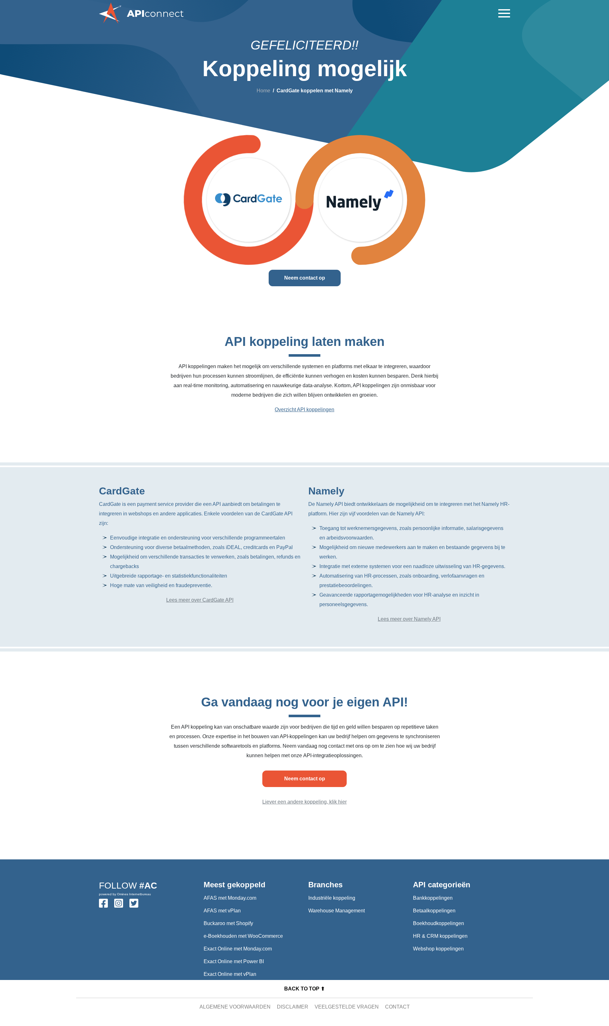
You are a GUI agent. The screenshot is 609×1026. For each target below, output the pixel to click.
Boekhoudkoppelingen (438, 923)
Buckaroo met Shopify (228, 923)
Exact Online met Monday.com (238, 948)
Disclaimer (292, 1006)
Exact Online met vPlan (230, 974)
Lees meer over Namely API (409, 619)
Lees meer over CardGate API (199, 600)
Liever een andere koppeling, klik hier (304, 801)
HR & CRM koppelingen (440, 936)
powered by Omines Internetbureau (125, 894)
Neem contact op (304, 278)
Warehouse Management (336, 910)
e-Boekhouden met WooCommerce (243, 936)
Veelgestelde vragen (347, 1006)
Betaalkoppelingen (434, 910)
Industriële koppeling (331, 898)
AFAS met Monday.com (230, 898)
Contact (397, 1006)
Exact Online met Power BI (234, 961)
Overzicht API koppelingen (304, 409)
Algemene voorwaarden (235, 1006)
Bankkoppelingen (433, 898)
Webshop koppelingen (438, 948)
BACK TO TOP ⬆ (304, 988)
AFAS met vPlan (222, 910)
